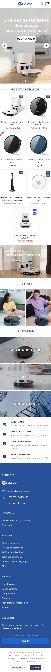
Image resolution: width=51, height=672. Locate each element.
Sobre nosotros (9, 589)
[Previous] (4, 45)
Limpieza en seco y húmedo (16, 520)
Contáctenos (8, 584)
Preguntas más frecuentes (15, 602)
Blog (4, 566)
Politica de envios (10, 543)
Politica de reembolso (13, 547)
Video (5, 607)
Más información (18, 667)
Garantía (6, 598)
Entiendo (35, 667)
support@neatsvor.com (18, 491)
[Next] (46, 45)
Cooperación (8, 593)
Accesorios (7, 525)
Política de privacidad (13, 552)
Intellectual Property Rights (15, 561)
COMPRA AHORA (26, 39)
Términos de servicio (12, 557)
